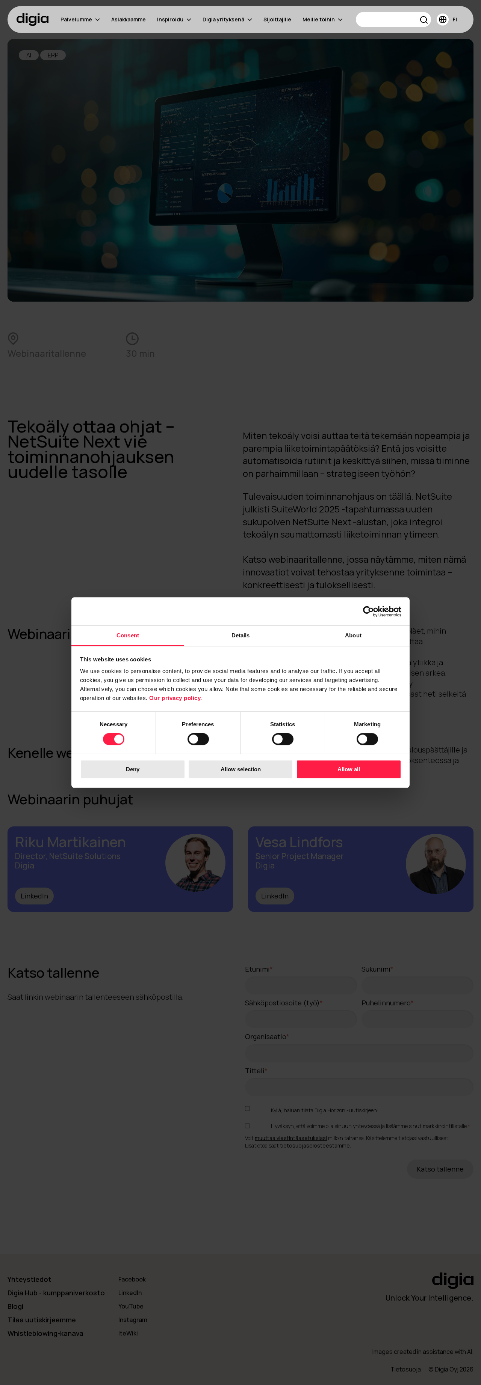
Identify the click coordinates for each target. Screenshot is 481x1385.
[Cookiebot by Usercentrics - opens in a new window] (368, 611)
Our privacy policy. (175, 698)
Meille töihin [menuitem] (319, 19)
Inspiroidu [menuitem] (170, 19)
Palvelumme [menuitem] (76, 19)
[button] (424, 21)
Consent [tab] (127, 635)
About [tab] (353, 635)
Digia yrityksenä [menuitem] (223, 19)
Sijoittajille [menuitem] (277, 19)
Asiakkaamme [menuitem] (128, 19)
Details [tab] (240, 635)
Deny (132, 769)
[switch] (198, 739)
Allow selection (241, 769)
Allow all (348, 769)
